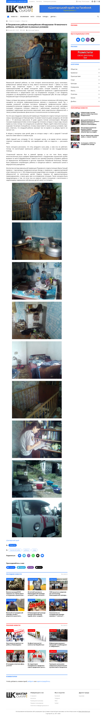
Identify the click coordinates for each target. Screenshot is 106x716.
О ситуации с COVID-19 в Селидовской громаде (88, 143)
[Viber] (28, 555)
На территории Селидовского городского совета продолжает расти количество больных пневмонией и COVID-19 (36, 665)
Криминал (10, 579)
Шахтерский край (12, 540)
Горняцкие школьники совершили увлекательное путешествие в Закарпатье (58, 665)
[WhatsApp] (33, 555)
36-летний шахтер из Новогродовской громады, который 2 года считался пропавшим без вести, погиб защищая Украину (36, 593)
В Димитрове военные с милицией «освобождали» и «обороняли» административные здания (58, 644)
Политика (85, 94)
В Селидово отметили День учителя (15, 664)
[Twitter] (37, 555)
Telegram (57, 698)
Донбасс (85, 101)
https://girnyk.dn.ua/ (84, 711)
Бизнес (85, 98)
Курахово (81, 696)
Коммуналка (85, 87)
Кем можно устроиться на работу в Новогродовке (14, 644)
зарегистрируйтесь (43, 681)
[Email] (42, 555)
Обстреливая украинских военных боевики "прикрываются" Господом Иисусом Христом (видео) (89, 130)
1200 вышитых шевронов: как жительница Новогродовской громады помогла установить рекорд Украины (57, 593)
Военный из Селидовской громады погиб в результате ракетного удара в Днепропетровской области (15, 614)
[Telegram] (24, 555)
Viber (56, 701)
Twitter (57, 703)
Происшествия (33, 579)
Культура (85, 83)
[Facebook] (19, 555)
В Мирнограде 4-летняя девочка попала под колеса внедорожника (89, 114)
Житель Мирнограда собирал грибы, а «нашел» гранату (90, 136)
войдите (31, 681)
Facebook (57, 696)
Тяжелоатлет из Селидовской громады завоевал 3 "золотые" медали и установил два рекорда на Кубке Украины (58, 614)
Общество (12, 545)
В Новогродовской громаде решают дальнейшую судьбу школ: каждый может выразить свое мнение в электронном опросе (36, 614)
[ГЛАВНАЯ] (8, 17)
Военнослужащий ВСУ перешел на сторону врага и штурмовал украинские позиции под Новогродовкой (15, 593)
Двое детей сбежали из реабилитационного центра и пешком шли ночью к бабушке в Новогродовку (90, 122)
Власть (85, 91)
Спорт (52, 600)
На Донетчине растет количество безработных (36, 644)
